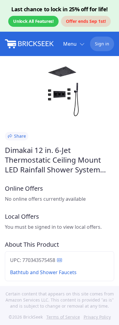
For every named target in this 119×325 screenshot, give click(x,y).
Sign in (102, 44)
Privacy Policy (97, 317)
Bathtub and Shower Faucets (43, 272)
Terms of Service (63, 317)
